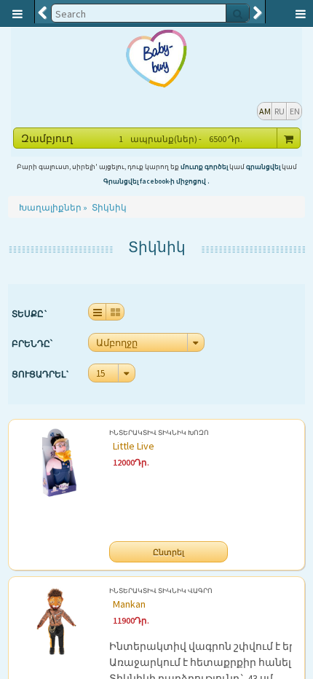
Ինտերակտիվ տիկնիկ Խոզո (159, 434)
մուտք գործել (204, 166)
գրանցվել (263, 166)
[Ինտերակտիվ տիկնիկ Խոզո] (56, 487)
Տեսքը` (30, 313)
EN (295, 111)
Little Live (133, 445)
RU (279, 111)
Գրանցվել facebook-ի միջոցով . (156, 181)
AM (265, 111)
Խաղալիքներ (50, 207)
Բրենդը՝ (32, 343)
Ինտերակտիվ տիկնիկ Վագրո (161, 592)
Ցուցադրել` (41, 374)
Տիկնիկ (109, 207)
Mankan (129, 604)
